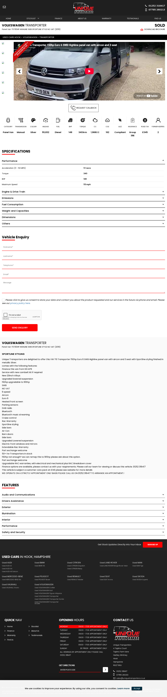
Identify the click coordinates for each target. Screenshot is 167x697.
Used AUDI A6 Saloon (10, 571)
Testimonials (133, 19)
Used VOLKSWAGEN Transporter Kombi (49, 599)
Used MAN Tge (137, 566)
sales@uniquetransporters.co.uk (130, 678)
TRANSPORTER (46, 37)
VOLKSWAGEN (30, 37)
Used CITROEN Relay (74, 568)
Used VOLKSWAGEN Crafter (45, 587)
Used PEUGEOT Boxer (42, 579)
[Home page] (83, 8)
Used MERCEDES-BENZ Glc (11, 579)
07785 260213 (157, 9)
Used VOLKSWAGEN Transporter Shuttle (47, 602)
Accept (137, 688)
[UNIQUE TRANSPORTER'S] (126, 640)
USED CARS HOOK (12, 37)
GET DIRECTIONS (67, 665)
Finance (58, 19)
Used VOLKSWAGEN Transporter (47, 596)
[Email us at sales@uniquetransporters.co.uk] (4, 7)
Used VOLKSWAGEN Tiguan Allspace (48, 593)
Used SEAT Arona (106, 579)
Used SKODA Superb (140, 579)
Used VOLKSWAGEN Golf (44, 590)
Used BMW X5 (40, 566)
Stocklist (31, 19)
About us (82, 19)
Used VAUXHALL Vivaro (10, 587)
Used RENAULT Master (75, 579)
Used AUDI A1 (7, 566)
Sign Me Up (153, 545)
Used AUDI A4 (7, 568)
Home (8, 19)
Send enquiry (20, 328)
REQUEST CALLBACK (86, 107)
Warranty (106, 19)
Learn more (123, 688)
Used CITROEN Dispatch (76, 566)
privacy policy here (20, 303)
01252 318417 (157, 5)
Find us (157, 19)
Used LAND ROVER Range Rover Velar (114, 566)
